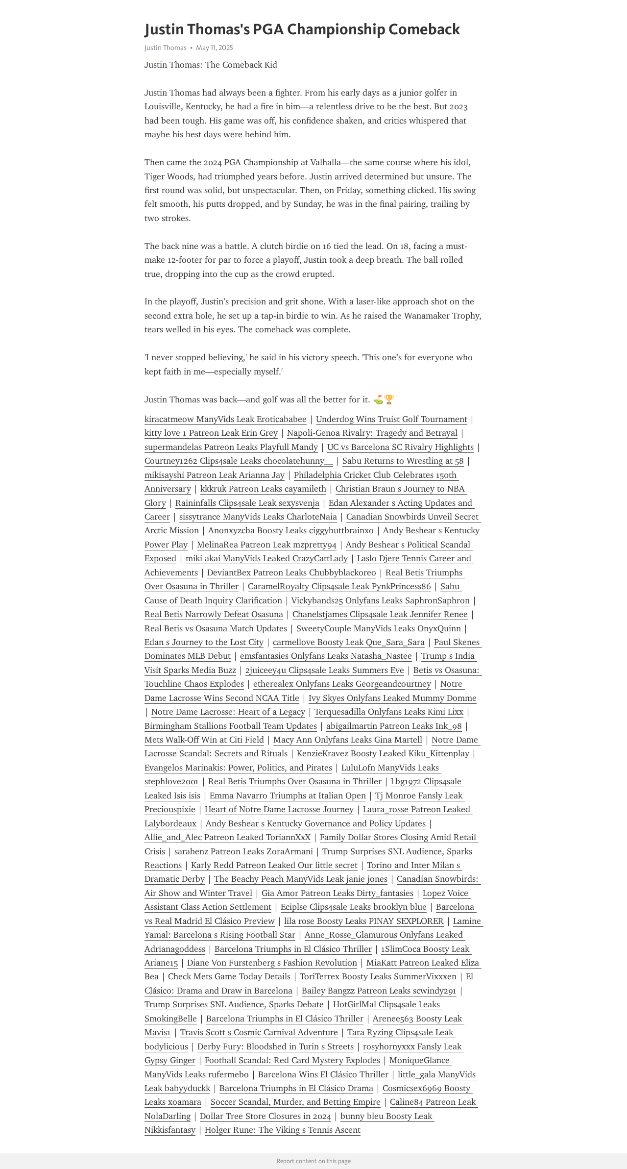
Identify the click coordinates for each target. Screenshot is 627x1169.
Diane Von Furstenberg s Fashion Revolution (272, 962)
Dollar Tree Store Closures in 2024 (265, 1116)
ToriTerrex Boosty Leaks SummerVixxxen (378, 976)
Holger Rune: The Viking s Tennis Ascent (283, 1129)
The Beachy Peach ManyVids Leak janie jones (300, 878)
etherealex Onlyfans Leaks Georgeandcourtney (342, 683)
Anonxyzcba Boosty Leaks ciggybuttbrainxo (291, 530)
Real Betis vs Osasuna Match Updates (216, 628)
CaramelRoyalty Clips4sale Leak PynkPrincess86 (339, 586)
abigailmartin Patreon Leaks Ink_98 (394, 726)
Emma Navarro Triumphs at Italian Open (288, 795)
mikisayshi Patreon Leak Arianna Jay (215, 475)
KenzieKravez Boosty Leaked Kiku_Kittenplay (383, 753)
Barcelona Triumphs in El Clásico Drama (296, 1088)
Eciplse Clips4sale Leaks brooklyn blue (354, 906)
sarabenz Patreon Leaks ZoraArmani (243, 851)
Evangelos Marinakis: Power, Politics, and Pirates (238, 767)
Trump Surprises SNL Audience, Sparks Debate (234, 1004)
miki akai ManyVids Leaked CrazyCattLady (267, 558)
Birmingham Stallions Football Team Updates (231, 726)
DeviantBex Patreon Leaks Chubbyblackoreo (291, 572)
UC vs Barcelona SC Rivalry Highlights (400, 447)
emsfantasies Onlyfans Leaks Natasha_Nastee (326, 655)
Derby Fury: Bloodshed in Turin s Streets (275, 1046)
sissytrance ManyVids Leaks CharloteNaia (258, 516)
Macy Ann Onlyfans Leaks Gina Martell (347, 739)
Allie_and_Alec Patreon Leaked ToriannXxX (228, 837)
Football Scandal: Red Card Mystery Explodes (292, 1060)
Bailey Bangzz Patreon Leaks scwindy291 (379, 990)
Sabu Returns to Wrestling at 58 (403, 460)
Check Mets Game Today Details (229, 976)
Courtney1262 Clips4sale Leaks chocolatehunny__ (239, 460)
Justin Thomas (166, 47)
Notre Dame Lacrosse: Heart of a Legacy (228, 711)
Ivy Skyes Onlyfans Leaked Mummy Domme (393, 698)
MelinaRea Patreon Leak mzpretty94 (267, 544)
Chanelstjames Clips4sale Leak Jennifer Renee (380, 614)
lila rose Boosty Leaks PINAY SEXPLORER (364, 921)
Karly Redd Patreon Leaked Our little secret (274, 865)
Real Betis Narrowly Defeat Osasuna (214, 614)
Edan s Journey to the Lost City (204, 642)
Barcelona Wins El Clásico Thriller (323, 1074)
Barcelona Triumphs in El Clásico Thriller (293, 949)
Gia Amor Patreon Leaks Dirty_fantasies (337, 893)
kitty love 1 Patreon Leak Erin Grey (211, 432)
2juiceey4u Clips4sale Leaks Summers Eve (324, 670)
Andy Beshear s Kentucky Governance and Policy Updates (316, 823)
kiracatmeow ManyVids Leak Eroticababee (226, 419)
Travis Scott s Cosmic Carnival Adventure (259, 1032)
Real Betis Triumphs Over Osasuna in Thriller (295, 781)
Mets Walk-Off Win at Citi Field (204, 739)
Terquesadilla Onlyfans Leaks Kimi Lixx (388, 711)
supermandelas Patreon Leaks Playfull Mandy (231, 447)
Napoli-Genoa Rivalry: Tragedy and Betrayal (372, 432)
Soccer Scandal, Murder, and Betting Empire (296, 1101)
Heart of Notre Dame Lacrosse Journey (279, 809)
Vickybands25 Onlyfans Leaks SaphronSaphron (380, 600)
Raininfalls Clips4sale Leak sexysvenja (247, 502)
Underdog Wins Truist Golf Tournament (391, 419)
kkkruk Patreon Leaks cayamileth (263, 488)
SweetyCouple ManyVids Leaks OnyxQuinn (378, 628)
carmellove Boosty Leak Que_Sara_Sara (349, 642)
